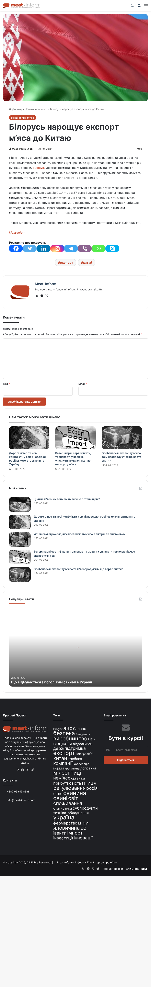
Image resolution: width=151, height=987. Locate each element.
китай (87, 262)
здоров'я (85, 753)
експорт (66, 262)
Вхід (144, 868)
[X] (46, 296)
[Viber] (85, 248)
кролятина (72, 768)
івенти (59, 833)
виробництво (70, 738)
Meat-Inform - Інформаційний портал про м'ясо (87, 862)
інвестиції (63, 838)
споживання (67, 803)
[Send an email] (31, 148)
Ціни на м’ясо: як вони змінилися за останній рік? (67, 499)
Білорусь (39, 168)
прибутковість (67, 783)
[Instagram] (57, 248)
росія (92, 788)
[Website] (37, 296)
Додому (16, 109)
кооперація (81, 764)
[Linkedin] (43, 248)
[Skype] (112, 248)
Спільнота (132, 868)
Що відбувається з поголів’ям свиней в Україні (51, 682)
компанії (63, 763)
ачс (67, 728)
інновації (83, 837)
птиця (89, 783)
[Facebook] (16, 248)
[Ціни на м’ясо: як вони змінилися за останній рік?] (20, 504)
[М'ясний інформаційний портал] (21, 5)
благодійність (83, 734)
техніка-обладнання (71, 813)
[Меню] (146, 7)
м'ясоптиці (67, 772)
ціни (83, 823)
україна (64, 817)
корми (58, 768)
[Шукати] (139, 7)
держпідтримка (69, 748)
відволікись (82, 744)
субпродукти (85, 808)
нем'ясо (61, 777)
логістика (88, 768)
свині (60, 798)
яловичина (66, 828)
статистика (62, 808)
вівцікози (62, 743)
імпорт (75, 833)
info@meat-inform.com (20, 800)
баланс (79, 728)
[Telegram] (71, 248)
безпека (64, 733)
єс (83, 827)
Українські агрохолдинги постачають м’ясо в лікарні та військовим (79, 534)
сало (58, 793)
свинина (74, 793)
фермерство (65, 823)
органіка (78, 778)
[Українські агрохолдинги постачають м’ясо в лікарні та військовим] (20, 539)
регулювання (69, 788)
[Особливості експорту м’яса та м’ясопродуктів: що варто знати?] (122, 437)
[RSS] (18, 770)
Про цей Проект (113, 868)
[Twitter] (30, 248)
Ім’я (6, 383)
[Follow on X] (28, 148)
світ (73, 798)
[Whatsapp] (98, 248)
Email (82, 383)
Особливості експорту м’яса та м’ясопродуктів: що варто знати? (122, 456)
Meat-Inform (19, 148)
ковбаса (75, 759)
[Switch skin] (132, 7)
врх (92, 739)
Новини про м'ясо (36, 109)
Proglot (58, 729)
